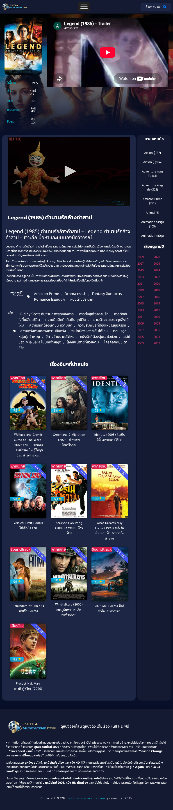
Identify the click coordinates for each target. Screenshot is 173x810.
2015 (140, 303)
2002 (157, 343)
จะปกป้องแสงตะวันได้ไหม (89, 331)
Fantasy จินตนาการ (107, 294)
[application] (69, 171)
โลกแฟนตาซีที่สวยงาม (83, 342)
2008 (157, 323)
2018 (157, 290)
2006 (157, 330)
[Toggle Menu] (84, 7)
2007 (140, 330)
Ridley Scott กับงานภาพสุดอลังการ (47, 314)
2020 (157, 283)
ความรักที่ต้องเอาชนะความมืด (50, 325)
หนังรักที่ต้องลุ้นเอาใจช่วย (98, 336)
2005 (140, 337)
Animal (150, 213)
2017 (140, 297)
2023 (140, 277)
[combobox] (151, 7)
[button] (69, 171)
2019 (140, 290)
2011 (140, 317)
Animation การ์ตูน (152, 222)
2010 (157, 317)
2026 (157, 263)
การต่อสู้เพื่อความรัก (94, 314)
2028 (157, 257)
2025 (140, 270)
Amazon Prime (46, 294)
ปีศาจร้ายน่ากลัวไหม (60, 336)
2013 (140, 310)
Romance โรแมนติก (49, 299)
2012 (157, 310)
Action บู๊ (149, 153)
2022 (157, 277)
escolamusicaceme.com (86, 798)
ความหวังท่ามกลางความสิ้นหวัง (43, 331)
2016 (157, 297)
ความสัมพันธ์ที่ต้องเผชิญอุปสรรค (102, 325)
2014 (157, 303)
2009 (140, 323)
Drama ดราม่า (75, 294)
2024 (157, 270)
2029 (140, 257)
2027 (140, 263)
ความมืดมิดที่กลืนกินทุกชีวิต (65, 319)
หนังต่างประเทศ (81, 299)
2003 (140, 343)
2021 (140, 283)
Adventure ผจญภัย (152, 173)
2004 (157, 337)
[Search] (166, 7)
